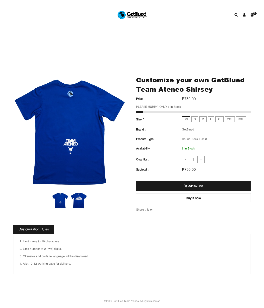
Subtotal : (142, 169)
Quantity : (142, 159)
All (95, 52)
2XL (229, 119)
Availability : (143, 148)
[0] (252, 15)
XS (186, 119)
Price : (140, 99)
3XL (241, 119)
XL (219, 119)
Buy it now (193, 198)
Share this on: (145, 209)
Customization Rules (34, 229)
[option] (69, 131)
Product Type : (145, 139)
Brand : (141, 129)
